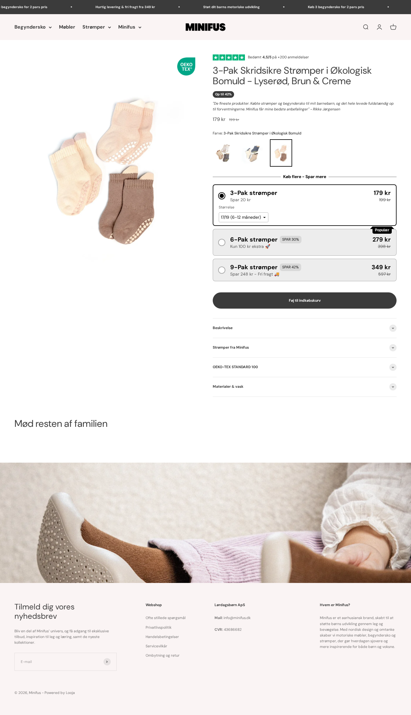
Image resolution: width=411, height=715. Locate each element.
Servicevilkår (156, 646)
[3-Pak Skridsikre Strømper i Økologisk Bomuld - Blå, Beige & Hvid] (253, 153)
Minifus (126, 27)
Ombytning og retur (163, 655)
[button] (305, 195)
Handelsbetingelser (162, 636)
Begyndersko (30, 27)
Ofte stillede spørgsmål (166, 617)
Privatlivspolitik (159, 627)
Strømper (93, 27)
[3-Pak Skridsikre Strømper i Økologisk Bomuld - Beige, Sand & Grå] (225, 153)
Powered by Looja (60, 692)
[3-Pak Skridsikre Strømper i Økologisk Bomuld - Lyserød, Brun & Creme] (282, 153)
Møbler (67, 27)
